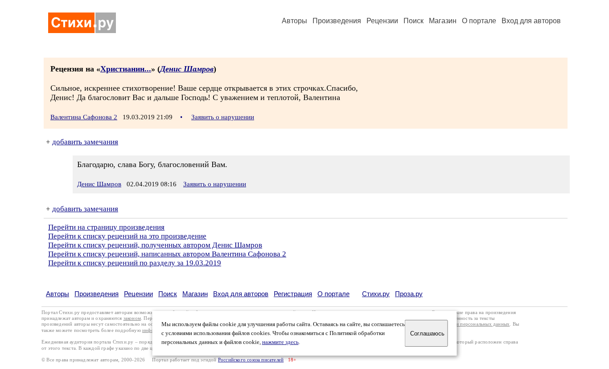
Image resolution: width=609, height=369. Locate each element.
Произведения (337, 21)
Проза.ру (409, 294)
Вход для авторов (531, 21)
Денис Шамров (187, 68)
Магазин (443, 21)
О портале (333, 294)
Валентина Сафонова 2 (83, 117)
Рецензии (382, 21)
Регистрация (293, 294)
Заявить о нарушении (222, 117)
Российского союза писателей (251, 359)
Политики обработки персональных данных (461, 324)
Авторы (294, 21)
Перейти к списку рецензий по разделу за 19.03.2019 (134, 263)
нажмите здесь (280, 342)
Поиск (413, 21)
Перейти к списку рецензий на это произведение (127, 236)
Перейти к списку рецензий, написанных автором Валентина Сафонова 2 (167, 254)
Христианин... (125, 68)
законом (132, 318)
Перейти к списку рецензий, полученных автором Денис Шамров (155, 245)
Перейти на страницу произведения (106, 227)
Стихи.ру (376, 294)
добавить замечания (85, 142)
